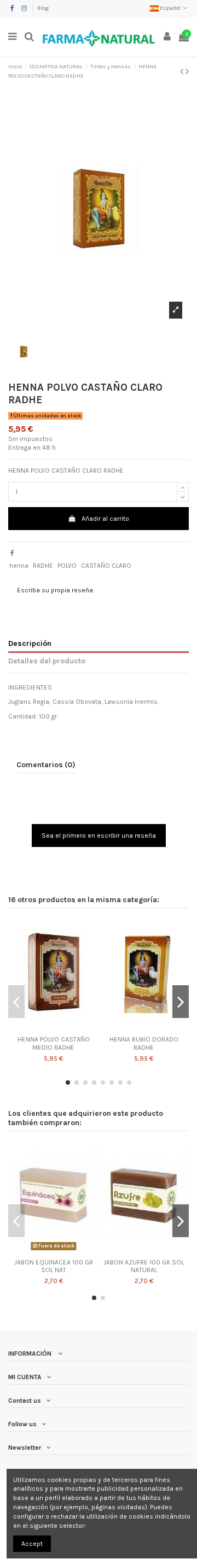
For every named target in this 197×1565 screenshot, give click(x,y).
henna (18, 565)
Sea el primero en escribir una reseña (99, 835)
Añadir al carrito (105, 518)
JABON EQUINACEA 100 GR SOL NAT (53, 1266)
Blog (43, 8)
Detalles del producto (46, 660)
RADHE (43, 565)
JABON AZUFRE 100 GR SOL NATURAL (143, 1266)
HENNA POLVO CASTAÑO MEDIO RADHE (54, 1043)
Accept (32, 1544)
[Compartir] (12, 553)
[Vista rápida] (53, 1027)
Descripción (29, 643)
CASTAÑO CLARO (106, 565)
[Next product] (187, 72)
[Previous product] (183, 72)
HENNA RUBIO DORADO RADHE (143, 1043)
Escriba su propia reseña (55, 590)
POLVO (67, 565)
